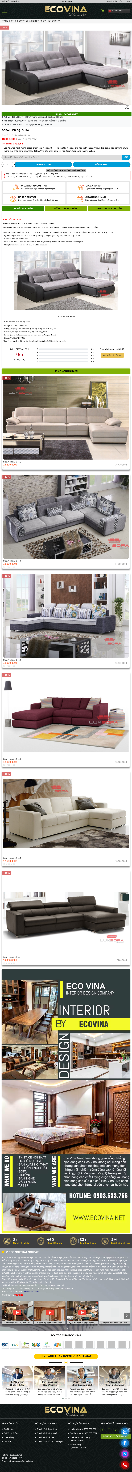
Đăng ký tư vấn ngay (116, 1436)
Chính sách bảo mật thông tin (50, 1441)
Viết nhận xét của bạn (112, 355)
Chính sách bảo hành (46, 1437)
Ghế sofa (19, 21)
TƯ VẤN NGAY (102, 164)
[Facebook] (103, 1430)
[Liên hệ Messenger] (125, 1454)
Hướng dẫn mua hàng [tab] (66, 209)
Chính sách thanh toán (47, 1429)
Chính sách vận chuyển (47, 1433)
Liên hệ (7, 1441)
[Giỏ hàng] (103, 10)
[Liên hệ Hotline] (125, 1465)
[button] (64, 1328)
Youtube (18, 1295)
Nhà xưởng (9, 1437)
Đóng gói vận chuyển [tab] (109, 209)
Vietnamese (117, 11)
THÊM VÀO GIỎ (43, 164)
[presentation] (5, 1316)
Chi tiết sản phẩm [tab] (23, 209)
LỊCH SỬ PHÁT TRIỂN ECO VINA (118, 1)
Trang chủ (7, 21)
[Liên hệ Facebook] (125, 1443)
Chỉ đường (15, 1)
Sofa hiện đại (32, 21)
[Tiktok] (115, 1430)
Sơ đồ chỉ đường (11, 1433)
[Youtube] (109, 1430)
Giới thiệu (6, 1)
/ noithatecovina (32, 1291)
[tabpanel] (66, 289)
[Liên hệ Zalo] (125, 1432)
